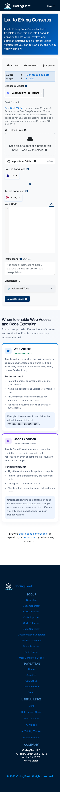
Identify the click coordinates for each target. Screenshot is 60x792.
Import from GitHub (32, 161)
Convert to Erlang (16, 299)
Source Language (15, 169)
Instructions (11, 258)
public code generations (33, 533)
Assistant (15, 65)
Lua (12, 175)
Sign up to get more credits (38, 76)
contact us (29, 537)
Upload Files (17, 130)
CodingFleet (20, 6)
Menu (50, 6)
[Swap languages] (30, 184)
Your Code (11, 204)
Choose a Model (14, 85)
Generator (33, 65)
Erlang (13, 197)
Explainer (50, 65)
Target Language (14, 191)
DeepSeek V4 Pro (14, 108)
